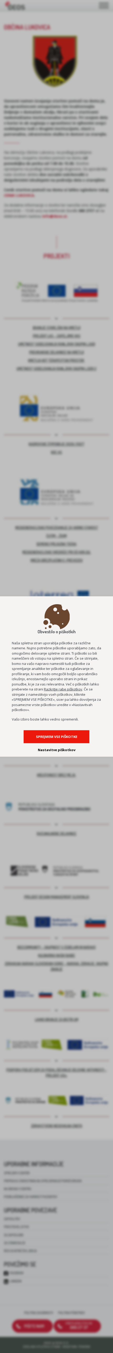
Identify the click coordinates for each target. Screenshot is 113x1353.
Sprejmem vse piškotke (56, 736)
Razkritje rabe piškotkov (63, 689)
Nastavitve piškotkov (56, 749)
